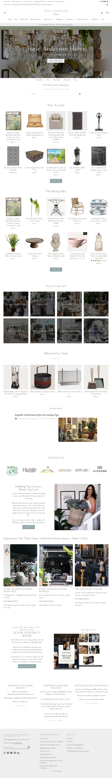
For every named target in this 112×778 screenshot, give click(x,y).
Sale (103, 19)
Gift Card (6, 1)
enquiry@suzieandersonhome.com (25, 698)
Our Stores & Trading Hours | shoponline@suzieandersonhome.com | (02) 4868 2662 (28, 4)
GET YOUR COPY (27, 666)
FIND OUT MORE (56, 720)
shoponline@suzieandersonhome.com (20, 694)
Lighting (59, 19)
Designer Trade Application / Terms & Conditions (51, 762)
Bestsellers (39, 80)
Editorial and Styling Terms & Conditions (49, 767)
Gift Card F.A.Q (45, 751)
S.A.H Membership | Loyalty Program (78, 751)
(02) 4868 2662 (18, 743)
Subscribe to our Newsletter (75, 748)
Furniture (69, 19)
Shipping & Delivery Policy (48, 748)
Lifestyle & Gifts (82, 19)
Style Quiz (56, 80)
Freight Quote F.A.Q (46, 754)
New (15, 19)
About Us (69, 738)
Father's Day (24, 19)
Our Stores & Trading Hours (75, 745)
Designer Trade (27, 1)
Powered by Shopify (56, 771)
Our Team (70, 742)
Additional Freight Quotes (48, 757)
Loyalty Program (16, 1)
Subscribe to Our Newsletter (56, 1)
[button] (96, 261)
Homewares (48, 19)
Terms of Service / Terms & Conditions (51, 742)
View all (56, 181)
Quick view (13, 129)
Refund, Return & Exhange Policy (50, 745)
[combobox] (56, 94)
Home (10, 19)
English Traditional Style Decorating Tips (37, 415)
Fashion (95, 19)
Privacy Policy (44, 738)
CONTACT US (20, 706)
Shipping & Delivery (40, 1)
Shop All (67, 80)
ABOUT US (28, 527)
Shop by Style (35, 19)
